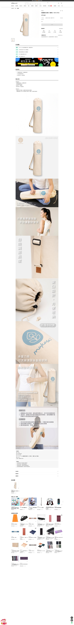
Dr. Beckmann (13, 506)
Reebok (30, 536)
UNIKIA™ (38, 506)
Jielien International (48, 506)
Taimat (12, 536)
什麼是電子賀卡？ (60, 35)
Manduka (47, 536)
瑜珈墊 (18, 8)
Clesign (38, 536)
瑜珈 (15, 8)
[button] (12, 40)
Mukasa (21, 536)
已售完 (52, 24)
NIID (29, 506)
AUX (20, 506)
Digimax (56, 506)
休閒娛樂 (12, 8)
